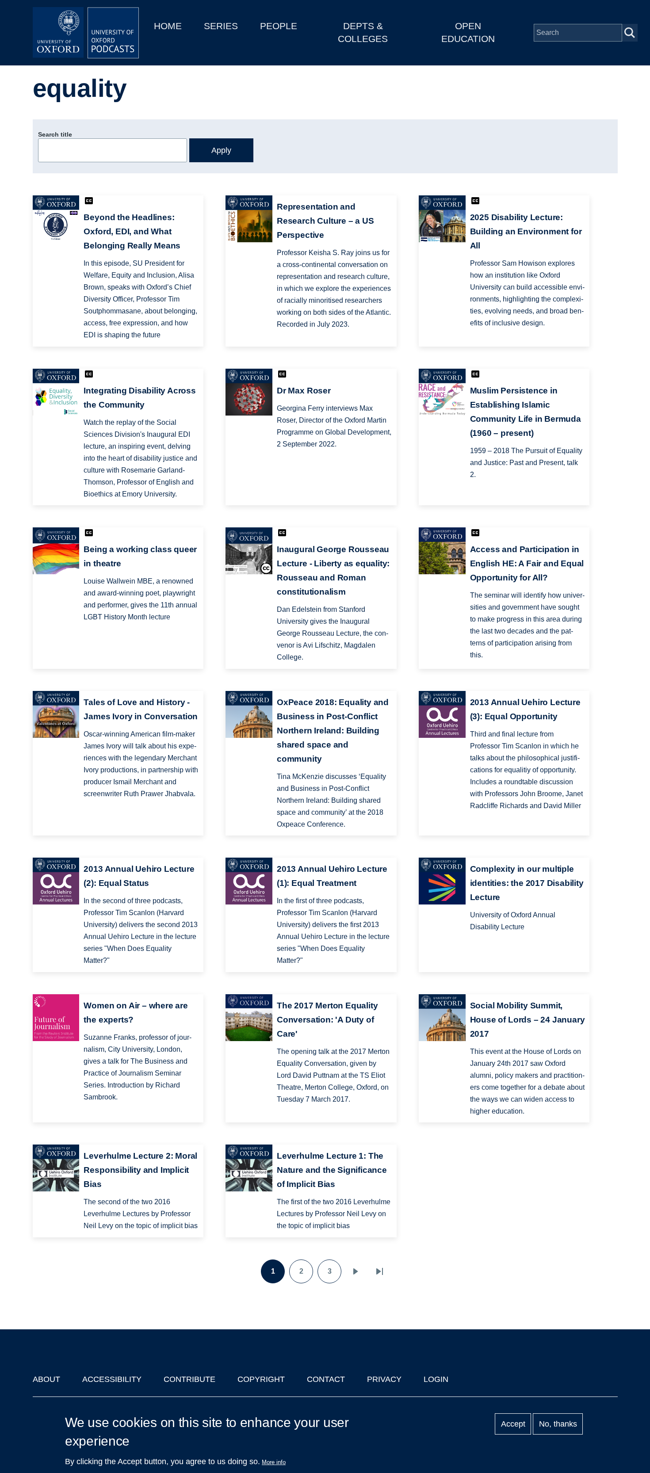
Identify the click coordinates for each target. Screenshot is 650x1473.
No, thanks (558, 1424)
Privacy (384, 1379)
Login (436, 1379)
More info (274, 1462)
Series (221, 26)
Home (168, 26)
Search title (55, 134)
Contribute (189, 1379)
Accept (513, 1424)
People (278, 26)
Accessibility (111, 1379)
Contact (326, 1379)
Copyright (261, 1379)
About (46, 1379)
